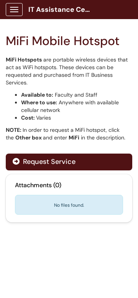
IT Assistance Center (61, 9)
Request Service (48, 161)
